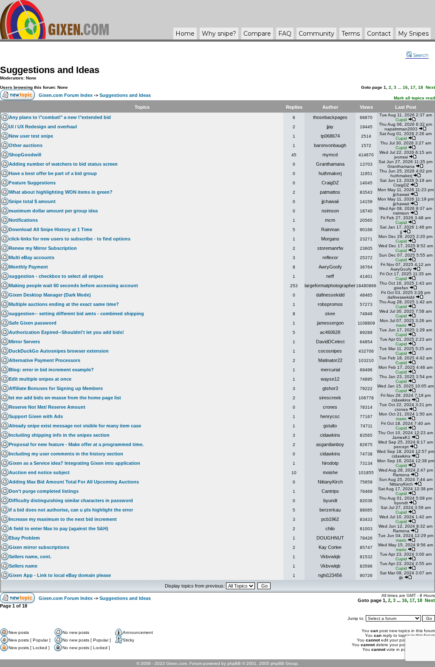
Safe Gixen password (32, 322)
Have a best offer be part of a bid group (53, 173)
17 (412, 87)
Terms (351, 33)
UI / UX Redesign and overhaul (43, 126)
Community (316, 33)
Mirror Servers (24, 341)
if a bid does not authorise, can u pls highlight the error (71, 509)
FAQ (284, 33)
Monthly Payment (28, 266)
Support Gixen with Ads (36, 416)
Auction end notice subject (39, 472)
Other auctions (25, 145)
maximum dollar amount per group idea (53, 210)
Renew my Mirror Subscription (43, 248)
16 (405, 87)
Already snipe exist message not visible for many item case (75, 425)
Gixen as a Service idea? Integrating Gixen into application (74, 463)
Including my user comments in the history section (66, 453)
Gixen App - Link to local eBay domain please (60, 575)
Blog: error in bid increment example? (51, 369)
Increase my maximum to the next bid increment (63, 519)
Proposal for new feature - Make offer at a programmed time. (76, 444)
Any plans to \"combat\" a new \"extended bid (60, 117)
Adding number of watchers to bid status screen (63, 164)
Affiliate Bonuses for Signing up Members (56, 388)
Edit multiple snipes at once (40, 379)
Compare (257, 33)
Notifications (23, 220)
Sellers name (23, 565)
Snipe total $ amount (32, 201)
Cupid (401, 119)
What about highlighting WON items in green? (61, 192)
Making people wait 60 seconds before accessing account (73, 285)
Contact (379, 33)
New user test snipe (31, 135)
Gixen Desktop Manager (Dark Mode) (50, 294)
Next (430, 87)
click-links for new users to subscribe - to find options (69, 238)
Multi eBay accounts (31, 257)
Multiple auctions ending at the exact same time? (64, 304)
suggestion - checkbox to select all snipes (56, 276)
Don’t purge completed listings (44, 491)
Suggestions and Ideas (49, 70)
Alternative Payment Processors (44, 360)
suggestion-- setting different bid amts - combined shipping (76, 313)
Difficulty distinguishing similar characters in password (71, 500)
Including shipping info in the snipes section (59, 435)
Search (421, 55)
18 (420, 87)
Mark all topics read (414, 98)
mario (401, 325)
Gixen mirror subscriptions (39, 547)
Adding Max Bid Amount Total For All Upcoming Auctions (74, 481)
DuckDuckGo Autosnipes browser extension (59, 350)
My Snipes (413, 33)
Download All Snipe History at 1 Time (50, 229)
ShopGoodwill (25, 154)
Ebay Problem (24, 537)
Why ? (219, 33)
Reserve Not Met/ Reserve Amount (47, 407)
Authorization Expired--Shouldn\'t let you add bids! (66, 332)
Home (185, 33)
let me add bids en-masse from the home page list (65, 397)
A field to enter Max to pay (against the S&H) (58, 528)
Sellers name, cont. (30, 556)
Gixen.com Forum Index (66, 95)
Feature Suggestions (32, 182)
